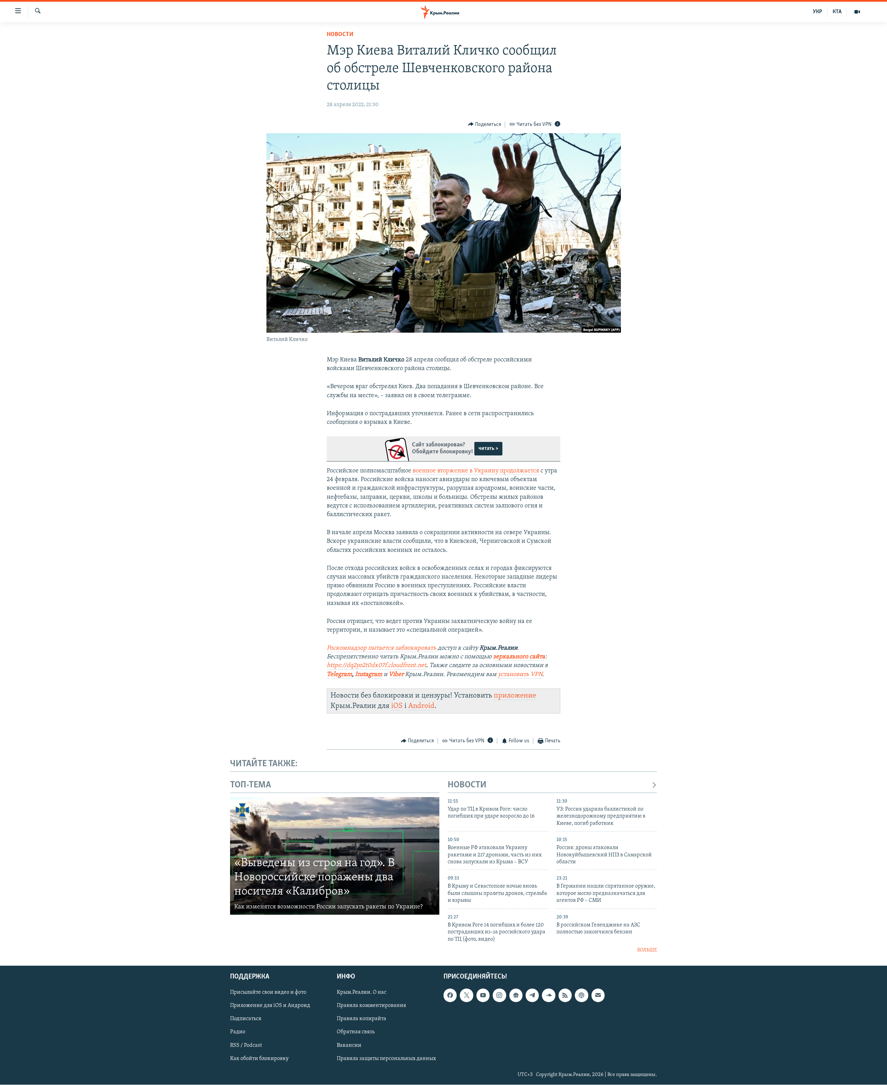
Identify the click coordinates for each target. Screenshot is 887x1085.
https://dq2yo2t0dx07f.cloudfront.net (376, 666)
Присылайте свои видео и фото (268, 993)
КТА (837, 12)
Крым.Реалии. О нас (361, 993)
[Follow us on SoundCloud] (548, 995)
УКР (817, 12)
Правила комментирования (371, 1006)
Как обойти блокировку (259, 1058)
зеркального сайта (519, 657)
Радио (237, 1032)
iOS (397, 706)
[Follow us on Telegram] (532, 995)
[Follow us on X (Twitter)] (466, 995)
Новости (340, 35)
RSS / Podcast (246, 1045)
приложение (515, 695)
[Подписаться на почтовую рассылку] (598, 995)
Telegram (339, 675)
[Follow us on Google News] (515, 995)
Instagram (368, 675)
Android (421, 706)
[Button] (484, 124)
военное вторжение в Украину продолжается (476, 471)
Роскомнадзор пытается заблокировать (381, 648)
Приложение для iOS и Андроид (270, 1006)
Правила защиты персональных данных (386, 1058)
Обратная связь (356, 1032)
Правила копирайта (361, 1019)
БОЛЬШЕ (647, 950)
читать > (488, 448)
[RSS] (565, 995)
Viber (397, 675)
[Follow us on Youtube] (483, 995)
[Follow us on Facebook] (450, 995)
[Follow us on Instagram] (499, 995)
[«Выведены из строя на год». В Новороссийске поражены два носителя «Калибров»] (334, 856)
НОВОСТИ (467, 785)
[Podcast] (581, 995)
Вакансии (349, 1045)
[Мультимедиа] (857, 12)
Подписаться (245, 1019)
